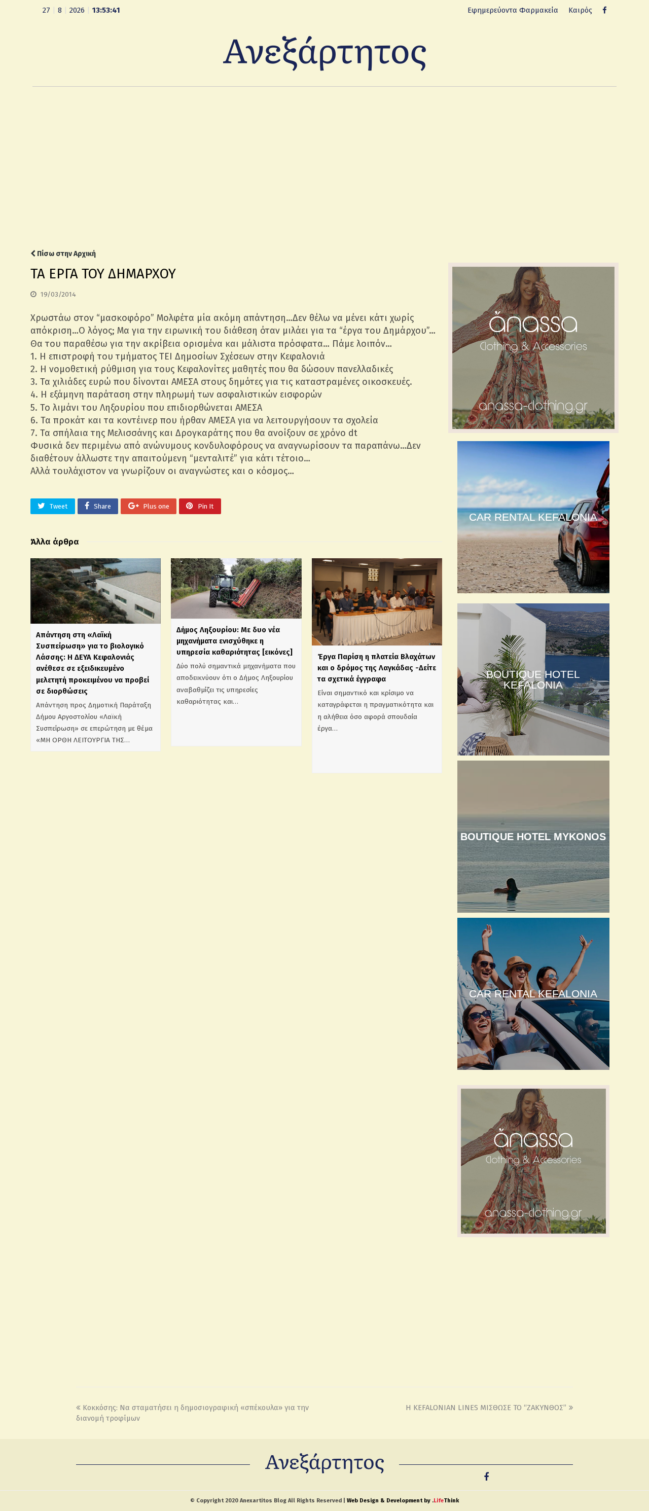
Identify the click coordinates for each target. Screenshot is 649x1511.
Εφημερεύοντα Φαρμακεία (512, 10)
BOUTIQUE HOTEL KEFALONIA (533, 679)
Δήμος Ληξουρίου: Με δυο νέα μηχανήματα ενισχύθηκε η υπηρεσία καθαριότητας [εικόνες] (234, 641)
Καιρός (580, 10)
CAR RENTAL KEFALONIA (533, 517)
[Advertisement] (324, 168)
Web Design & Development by (403, 1500)
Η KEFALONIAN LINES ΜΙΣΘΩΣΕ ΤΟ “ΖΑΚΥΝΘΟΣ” (486, 1407)
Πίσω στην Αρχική (65, 253)
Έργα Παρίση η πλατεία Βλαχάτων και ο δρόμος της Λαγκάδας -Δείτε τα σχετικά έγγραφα (376, 667)
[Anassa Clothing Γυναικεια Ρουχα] (533, 430)
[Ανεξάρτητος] (324, 52)
